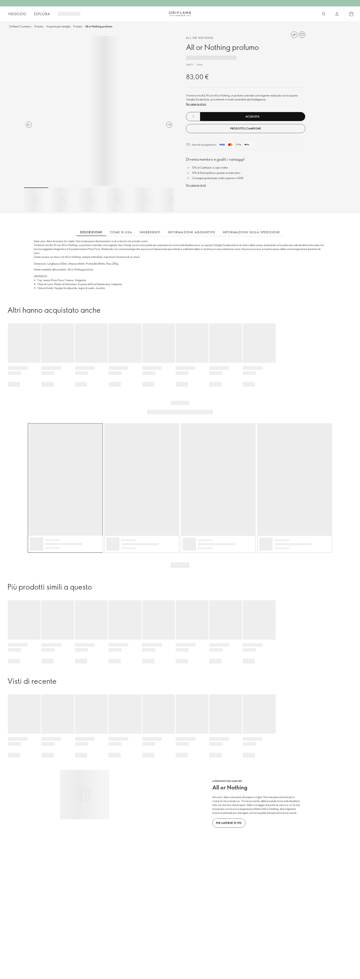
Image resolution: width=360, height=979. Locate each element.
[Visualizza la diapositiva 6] (173, 200)
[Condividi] (294, 35)
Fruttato (77, 26)
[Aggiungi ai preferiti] (302, 35)
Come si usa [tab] (121, 232)
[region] (99, 111)
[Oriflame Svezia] (180, 13)
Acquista (252, 116)
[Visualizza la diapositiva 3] (91, 200)
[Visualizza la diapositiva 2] (63, 200)
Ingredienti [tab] (150, 232)
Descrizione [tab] (91, 232)
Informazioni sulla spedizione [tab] (251, 232)
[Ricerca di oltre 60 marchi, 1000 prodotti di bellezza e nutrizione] (323, 14)
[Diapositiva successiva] (169, 125)
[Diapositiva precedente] (29, 125)
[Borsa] (351, 14)
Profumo (39, 26)
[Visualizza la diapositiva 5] (146, 200)
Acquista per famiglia (58, 26)
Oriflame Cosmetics (20, 26)
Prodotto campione (245, 128)
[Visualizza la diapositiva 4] (118, 200)
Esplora (42, 14)
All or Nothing (200, 38)
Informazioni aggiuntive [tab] (191, 232)
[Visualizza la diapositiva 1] (36, 200)
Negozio (17, 14)
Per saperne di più (196, 104)
